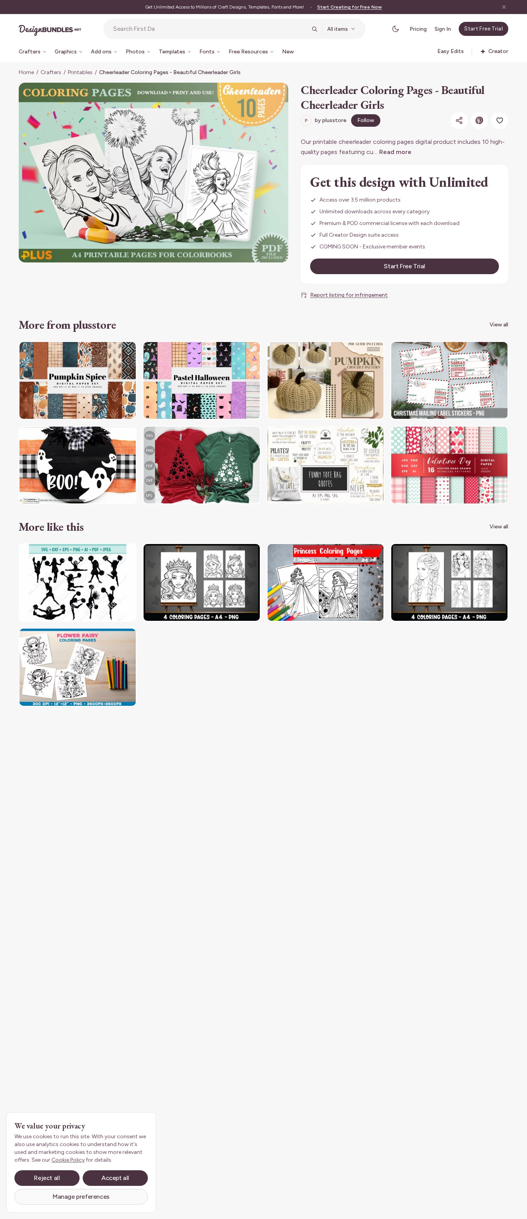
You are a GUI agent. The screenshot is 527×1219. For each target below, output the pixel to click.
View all (499, 324)
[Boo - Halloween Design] (78, 465)
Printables (80, 72)
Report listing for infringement (349, 295)
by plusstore (325, 120)
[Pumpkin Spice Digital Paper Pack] (78, 380)
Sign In (443, 29)
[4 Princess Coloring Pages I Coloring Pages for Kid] (202, 582)
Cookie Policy (68, 1160)
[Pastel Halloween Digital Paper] (202, 380)
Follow (365, 120)
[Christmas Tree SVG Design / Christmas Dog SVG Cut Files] (202, 465)
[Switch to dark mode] (395, 29)
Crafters (51, 72)
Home (26, 72)
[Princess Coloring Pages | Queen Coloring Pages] (326, 582)
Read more (395, 152)
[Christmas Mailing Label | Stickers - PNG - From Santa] (449, 380)
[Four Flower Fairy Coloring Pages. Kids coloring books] (78, 667)
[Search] (314, 29)
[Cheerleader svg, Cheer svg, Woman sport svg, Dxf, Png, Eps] (78, 582)
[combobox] (210, 29)
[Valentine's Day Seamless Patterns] (449, 465)
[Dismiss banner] (504, 7)
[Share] (459, 120)
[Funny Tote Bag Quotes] (326, 465)
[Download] (109, 352)
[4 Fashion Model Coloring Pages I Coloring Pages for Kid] (449, 582)
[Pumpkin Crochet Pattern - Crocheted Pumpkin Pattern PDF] (326, 380)
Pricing (418, 29)
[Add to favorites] (499, 120)
